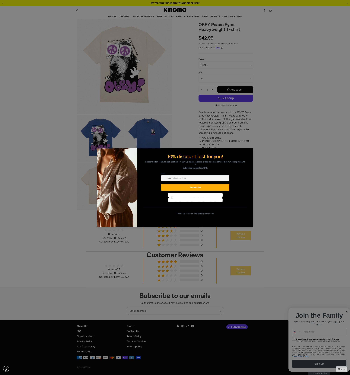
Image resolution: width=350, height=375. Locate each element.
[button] (6, 368)
